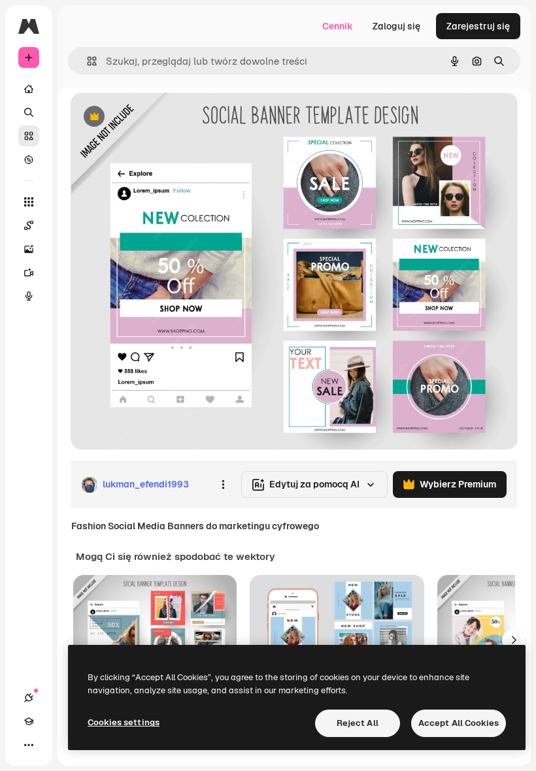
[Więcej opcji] (223, 485)
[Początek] (28, 88)
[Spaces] (28, 225)
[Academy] (28, 721)
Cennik (337, 26)
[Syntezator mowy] (28, 296)
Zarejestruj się (478, 26)
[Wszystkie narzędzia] (28, 201)
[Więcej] (28, 744)
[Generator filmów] (28, 272)
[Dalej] (514, 640)
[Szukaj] (28, 112)
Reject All (357, 723)
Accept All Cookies (458, 723)
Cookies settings (123, 722)
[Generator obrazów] (28, 248)
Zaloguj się (396, 26)
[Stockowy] (28, 135)
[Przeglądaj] (28, 159)
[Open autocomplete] (87, 61)
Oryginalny (161, 117)
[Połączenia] (28, 697)
